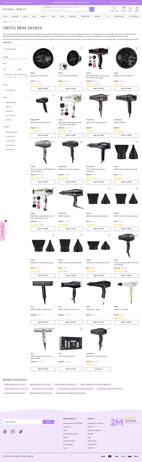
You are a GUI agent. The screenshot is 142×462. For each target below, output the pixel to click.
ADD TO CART (43, 88)
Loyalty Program (132, 2)
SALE (107, 16)
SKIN (34, 16)
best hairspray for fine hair (43, 389)
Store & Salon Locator (70, 434)
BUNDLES (73, 16)
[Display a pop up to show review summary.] (98, 84)
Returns (65, 437)
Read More (7, 42)
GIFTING (97, 16)
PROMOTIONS (119, 16)
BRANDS (15, 16)
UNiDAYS (91, 448)
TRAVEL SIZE (85, 16)
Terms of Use (92, 441)
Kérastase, (55, 7)
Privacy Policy (92, 444)
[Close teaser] (6, 221)
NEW (5, 16)
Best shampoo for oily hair (15, 384)
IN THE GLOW (133, 16)
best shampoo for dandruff (65, 384)
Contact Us (28, 2)
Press (89, 437)
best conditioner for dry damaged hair (96, 384)
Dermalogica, (64, 7)
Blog (64, 448)
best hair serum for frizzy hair (41, 393)
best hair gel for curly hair (15, 393)
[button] (2, 231)
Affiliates (91, 434)
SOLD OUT (98, 369)
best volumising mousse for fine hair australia (75, 389)
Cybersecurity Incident (95, 423)
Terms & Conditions (94, 430)
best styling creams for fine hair (110, 389)
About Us (91, 427)
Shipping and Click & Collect (13, 2)
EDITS (62, 16)
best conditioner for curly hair (16, 389)
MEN (53, 16)
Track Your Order (69, 441)
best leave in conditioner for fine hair (71, 393)
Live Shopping (68, 444)
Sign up (48, 422)
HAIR (25, 16)
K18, (71, 7)
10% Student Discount (118, 2)
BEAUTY (43, 16)
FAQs (65, 430)
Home (5, 22)
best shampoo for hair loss (40, 384)
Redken (76, 7)
